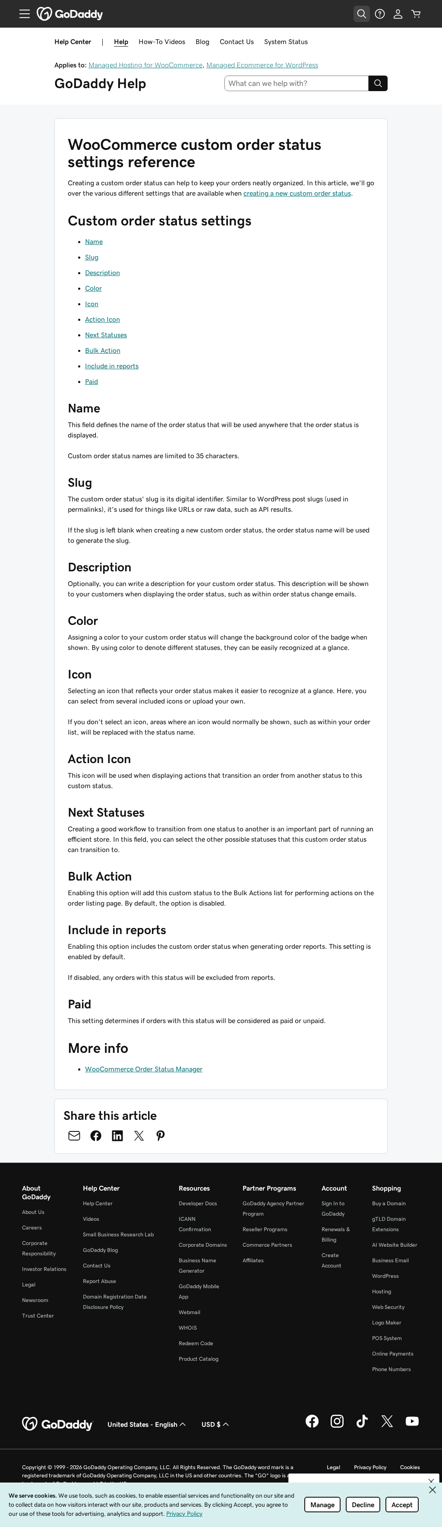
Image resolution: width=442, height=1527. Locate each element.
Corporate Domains (203, 1245)
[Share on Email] (74, 1136)
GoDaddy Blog (100, 1250)
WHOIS (188, 1328)
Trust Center (38, 1315)
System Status (286, 41)
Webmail (189, 1312)
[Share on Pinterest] (160, 1136)
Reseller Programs (265, 1229)
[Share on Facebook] (96, 1136)
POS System (387, 1338)
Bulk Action (102, 350)
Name (94, 241)
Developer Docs (198, 1203)
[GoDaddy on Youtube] (412, 1426)
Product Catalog (198, 1359)
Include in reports (112, 365)
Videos (91, 1219)
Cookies (410, 1467)
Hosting (381, 1291)
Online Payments (393, 1353)
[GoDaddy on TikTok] (362, 1426)
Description (102, 272)
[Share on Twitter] (139, 1136)
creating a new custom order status (297, 193)
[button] (431, 1481)
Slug (91, 256)
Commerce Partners (267, 1245)
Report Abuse (99, 1281)
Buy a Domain (389, 1203)
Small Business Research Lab (118, 1234)
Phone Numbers (391, 1369)
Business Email (390, 1260)
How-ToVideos (162, 41)
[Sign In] (398, 14)
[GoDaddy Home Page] (58, 1424)
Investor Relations (44, 1269)
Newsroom (35, 1300)
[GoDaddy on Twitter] (387, 1426)
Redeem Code (196, 1343)
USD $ (211, 1424)
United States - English (142, 1424)
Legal (28, 1284)
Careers (32, 1227)
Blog (202, 41)
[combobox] (296, 83)
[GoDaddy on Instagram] (337, 1426)
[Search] (378, 83)
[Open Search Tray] (362, 14)
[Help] (380, 14)
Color (93, 288)
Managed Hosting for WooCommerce (145, 64)
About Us (33, 1212)
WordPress (385, 1276)
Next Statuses (106, 334)
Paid (91, 381)
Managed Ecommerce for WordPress (262, 64)
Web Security (388, 1307)
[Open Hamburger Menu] (21, 13)
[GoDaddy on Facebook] (312, 1426)
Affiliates (253, 1260)
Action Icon (102, 319)
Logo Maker (386, 1322)
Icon (91, 303)
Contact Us (237, 41)
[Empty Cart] (416, 14)
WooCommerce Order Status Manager (143, 1068)
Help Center (98, 1203)
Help (121, 41)
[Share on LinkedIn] (117, 1136)
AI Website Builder (394, 1245)
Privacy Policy (370, 1467)
